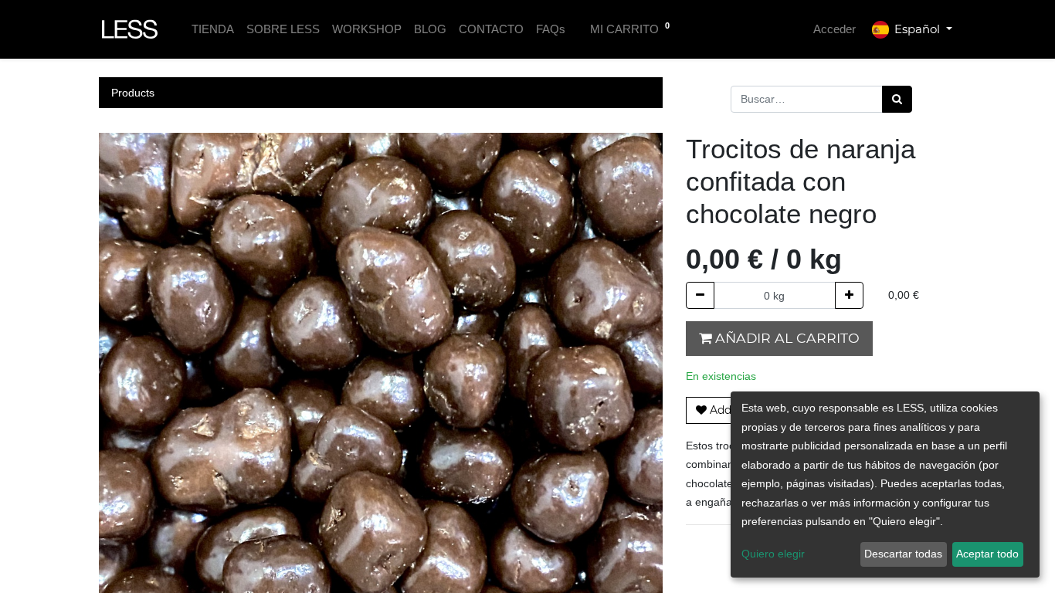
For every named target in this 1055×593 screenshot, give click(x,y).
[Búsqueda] (897, 99)
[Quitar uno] (700, 295)
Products (132, 92)
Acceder (834, 29)
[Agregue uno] (849, 295)
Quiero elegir (773, 553)
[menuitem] (212, 30)
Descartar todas (903, 553)
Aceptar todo (987, 553)
